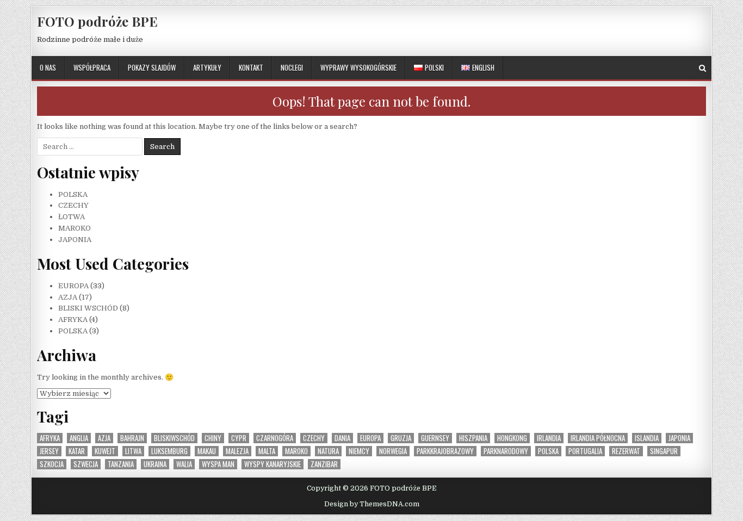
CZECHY (73, 205)
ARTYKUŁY (207, 67)
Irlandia (549, 438)
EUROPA (73, 286)
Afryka (50, 438)
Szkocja (52, 464)
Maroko (296, 451)
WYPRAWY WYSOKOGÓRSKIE (358, 67)
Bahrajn (132, 438)
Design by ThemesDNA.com (371, 504)
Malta (266, 451)
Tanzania (121, 464)
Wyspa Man (218, 464)
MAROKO (74, 228)
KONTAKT (251, 67)
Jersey (49, 451)
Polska (548, 451)
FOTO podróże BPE (97, 21)
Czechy (314, 438)
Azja (104, 438)
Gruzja (401, 438)
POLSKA (73, 194)
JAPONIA (74, 239)
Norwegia (393, 451)
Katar (77, 451)
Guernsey (435, 438)
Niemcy (359, 451)
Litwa (133, 451)
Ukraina (155, 464)
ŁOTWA (71, 217)
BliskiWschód (174, 438)
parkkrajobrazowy (445, 451)
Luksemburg (169, 451)
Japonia (679, 438)
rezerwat (626, 451)
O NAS (48, 67)
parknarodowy (506, 451)
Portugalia (585, 451)
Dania (342, 438)
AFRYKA (73, 319)
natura (328, 451)
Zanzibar (324, 464)
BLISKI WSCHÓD (88, 308)
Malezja (237, 451)
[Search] (702, 68)
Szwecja (85, 464)
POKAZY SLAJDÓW (152, 67)
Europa (370, 438)
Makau (206, 451)
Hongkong (512, 438)
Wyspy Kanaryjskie (272, 464)
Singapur (664, 451)
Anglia (79, 438)
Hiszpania (473, 438)
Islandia (647, 438)
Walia (184, 464)
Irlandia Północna (598, 438)
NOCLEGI (292, 67)
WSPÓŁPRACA (91, 67)
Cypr (238, 438)
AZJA (67, 297)
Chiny (213, 438)
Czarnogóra (274, 438)
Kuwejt (105, 451)
